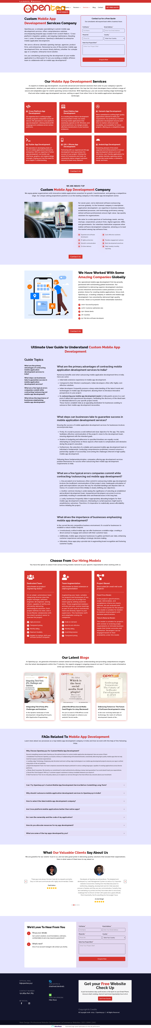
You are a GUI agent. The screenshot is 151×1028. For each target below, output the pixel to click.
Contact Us (75, 171)
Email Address (108, 27)
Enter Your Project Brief (89, 42)
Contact (100, 7)
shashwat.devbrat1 (56, 986)
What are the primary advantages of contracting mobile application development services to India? (35, 370)
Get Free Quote (112, 7)
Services (86, 7)
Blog (94, 7)
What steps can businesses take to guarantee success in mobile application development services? (35, 381)
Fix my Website (62, 12)
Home (59, 7)
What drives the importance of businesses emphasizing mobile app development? (36, 400)
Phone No (85, 34)
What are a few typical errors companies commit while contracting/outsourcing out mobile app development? (35, 391)
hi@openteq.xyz (26, 983)
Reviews (76, 7)
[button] (72, 905)
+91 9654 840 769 (26, 993)
